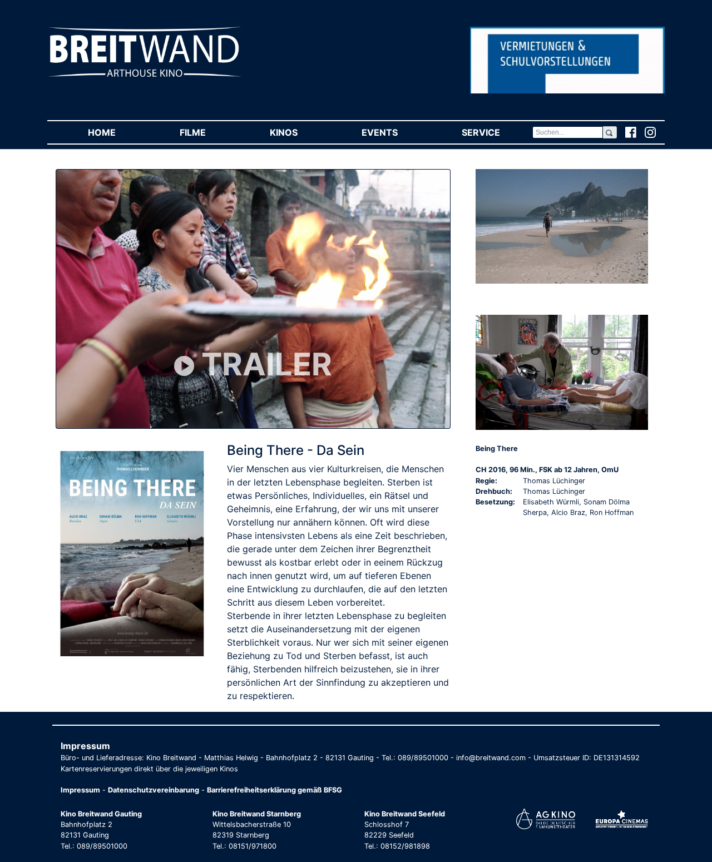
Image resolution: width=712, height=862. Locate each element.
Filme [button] (209, 132)
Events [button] (395, 132)
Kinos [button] (299, 132)
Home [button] (117, 132)
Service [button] (497, 132)
